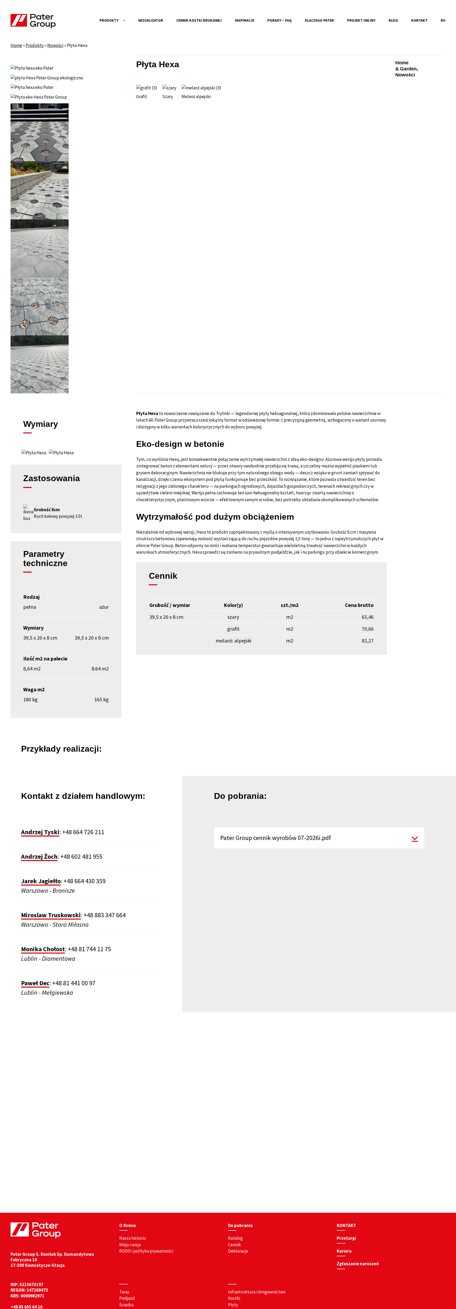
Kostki (234, 1298)
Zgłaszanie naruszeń (358, 1264)
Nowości (55, 45)
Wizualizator (150, 20)
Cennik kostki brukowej (199, 20)
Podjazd (127, 1298)
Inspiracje (244, 20)
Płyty (233, 1305)
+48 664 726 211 (83, 832)
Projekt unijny (361, 20)
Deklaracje (238, 1251)
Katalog (235, 1238)
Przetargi (346, 1238)
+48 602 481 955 (81, 856)
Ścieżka (126, 1305)
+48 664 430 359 (85, 881)
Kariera (344, 1251)
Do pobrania (240, 1225)
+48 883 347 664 (105, 915)
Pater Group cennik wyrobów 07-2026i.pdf (275, 838)
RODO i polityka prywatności (146, 1251)
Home (16, 45)
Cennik (234, 1245)
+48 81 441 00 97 (74, 983)
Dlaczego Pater (319, 20)
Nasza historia (132, 1238)
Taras (124, 1292)
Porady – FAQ (279, 20)
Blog (393, 20)
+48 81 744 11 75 (89, 949)
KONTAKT (419, 20)
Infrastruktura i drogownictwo (257, 1292)
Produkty (108, 20)
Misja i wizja (130, 1245)
